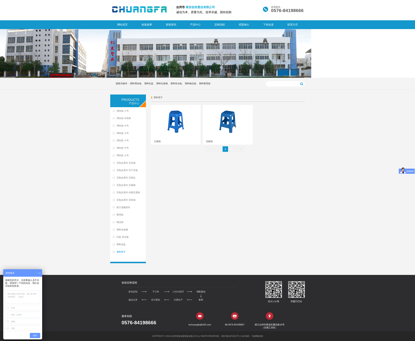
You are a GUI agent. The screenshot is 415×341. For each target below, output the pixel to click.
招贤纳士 (244, 24)
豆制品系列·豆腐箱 (126, 185)
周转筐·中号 (123, 148)
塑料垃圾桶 (122, 229)
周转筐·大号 (123, 155)
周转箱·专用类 (124, 118)
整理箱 (120, 214)
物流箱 (120, 222)
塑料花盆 (121, 244)
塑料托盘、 (150, 83)
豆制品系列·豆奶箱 (126, 200)
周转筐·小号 (123, 140)
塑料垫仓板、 (177, 83)
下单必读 (268, 24)
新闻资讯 (171, 24)
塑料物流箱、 (191, 83)
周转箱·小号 (123, 111)
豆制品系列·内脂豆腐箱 (128, 192)
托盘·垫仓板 (123, 237)
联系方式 (292, 24)
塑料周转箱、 (137, 83)
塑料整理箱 (204, 83)
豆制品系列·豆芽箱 (126, 162)
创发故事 (147, 24)
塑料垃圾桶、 (163, 83)
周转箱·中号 (123, 125)
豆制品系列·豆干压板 (127, 170)
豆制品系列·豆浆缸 (126, 177)
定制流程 (219, 24)
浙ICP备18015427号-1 (231, 336)
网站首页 (122, 24)
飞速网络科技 (257, 336)
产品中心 (195, 24)
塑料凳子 (121, 252)
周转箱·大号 (123, 133)
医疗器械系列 (123, 207)
